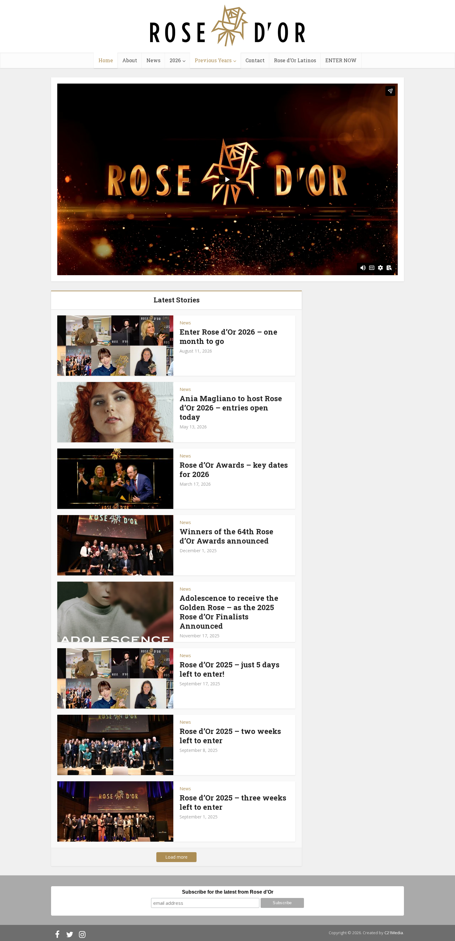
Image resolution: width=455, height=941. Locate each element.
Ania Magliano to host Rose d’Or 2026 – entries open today (231, 407)
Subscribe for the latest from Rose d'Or (227, 892)
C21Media (393, 932)
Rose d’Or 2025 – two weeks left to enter (230, 735)
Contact (255, 60)
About (129, 60)
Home (105, 60)
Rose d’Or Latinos (295, 60)
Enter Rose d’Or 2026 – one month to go (228, 336)
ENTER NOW (341, 60)
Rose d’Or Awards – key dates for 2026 (234, 469)
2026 (175, 60)
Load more (176, 857)
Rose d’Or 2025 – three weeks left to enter (233, 802)
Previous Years (213, 60)
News (153, 60)
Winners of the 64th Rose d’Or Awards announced (226, 536)
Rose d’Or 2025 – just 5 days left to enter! (230, 669)
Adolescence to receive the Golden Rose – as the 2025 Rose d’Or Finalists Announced (229, 612)
